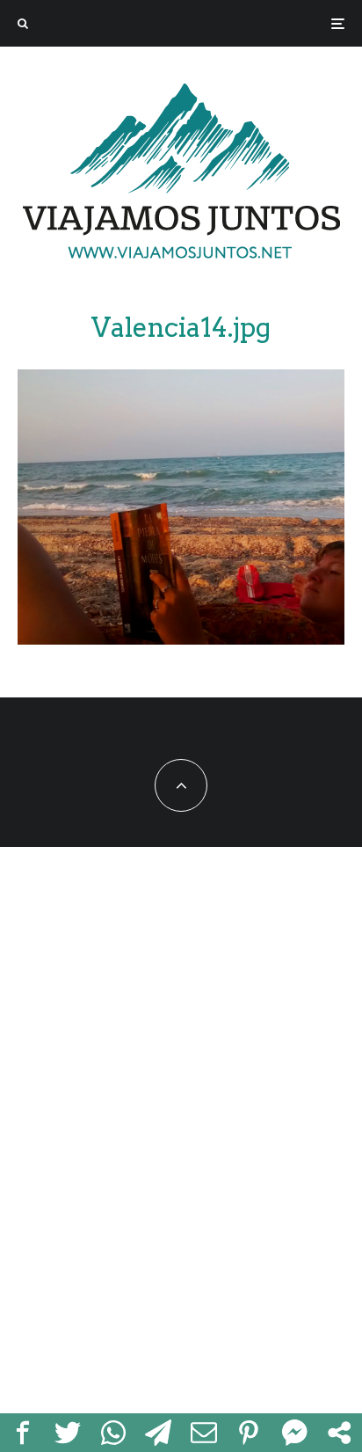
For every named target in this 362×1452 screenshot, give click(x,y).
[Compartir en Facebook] (23, 1432)
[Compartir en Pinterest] (249, 1432)
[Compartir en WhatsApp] (113, 1432)
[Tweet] (68, 1432)
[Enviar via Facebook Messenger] (294, 1432)
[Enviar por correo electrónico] (204, 1432)
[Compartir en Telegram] (159, 1432)
